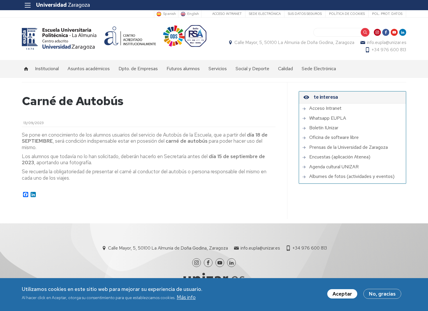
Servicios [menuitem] (217, 69)
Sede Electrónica (265, 14)
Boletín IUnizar (323, 127)
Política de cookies (347, 14)
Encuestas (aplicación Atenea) (339, 157)
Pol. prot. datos (387, 14)
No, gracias (382, 294)
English (193, 14)
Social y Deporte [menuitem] (252, 69)
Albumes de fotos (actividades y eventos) (352, 176)
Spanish (169, 14)
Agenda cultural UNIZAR (334, 166)
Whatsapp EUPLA (327, 118)
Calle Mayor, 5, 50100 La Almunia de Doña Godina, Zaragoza (294, 42)
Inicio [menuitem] (26, 69)
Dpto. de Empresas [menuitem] (138, 69)
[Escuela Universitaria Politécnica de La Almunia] (59, 39)
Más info (186, 297)
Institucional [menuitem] (47, 69)
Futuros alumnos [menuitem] (183, 69)
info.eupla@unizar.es (386, 42)
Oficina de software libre (334, 137)
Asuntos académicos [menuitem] (89, 69)
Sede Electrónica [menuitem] (319, 69)
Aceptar (342, 294)
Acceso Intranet (227, 14)
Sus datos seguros (305, 14)
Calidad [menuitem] (285, 69)
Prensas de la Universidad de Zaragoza (348, 147)
